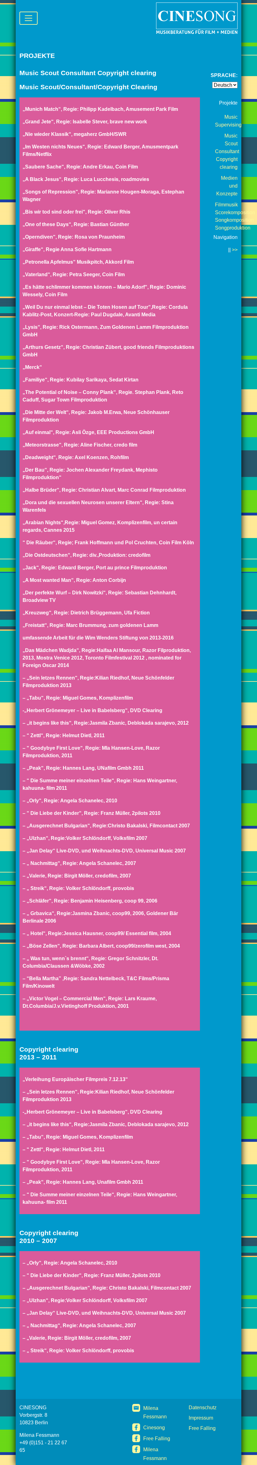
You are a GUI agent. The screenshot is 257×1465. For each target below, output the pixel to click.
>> (235, 249)
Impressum (201, 1418)
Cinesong (154, 1427)
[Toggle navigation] (28, 18)
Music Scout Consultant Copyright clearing (227, 151)
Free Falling (156, 1438)
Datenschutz (203, 1407)
